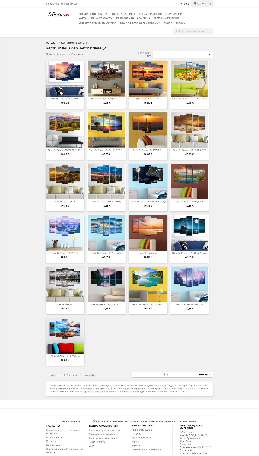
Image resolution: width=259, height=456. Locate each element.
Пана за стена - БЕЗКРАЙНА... (64, 355)
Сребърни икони (150, 14)
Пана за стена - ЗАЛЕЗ (148, 98)
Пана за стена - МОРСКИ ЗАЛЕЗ (189, 150)
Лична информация (142, 429)
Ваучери (136, 445)
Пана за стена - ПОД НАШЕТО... (106, 304)
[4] (89, 421)
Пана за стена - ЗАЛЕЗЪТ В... (148, 150)
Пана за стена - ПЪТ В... (64, 201)
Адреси (135, 441)
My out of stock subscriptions (146, 449)
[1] (82, 421)
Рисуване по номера (93, 14)
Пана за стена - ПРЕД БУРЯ (189, 201)
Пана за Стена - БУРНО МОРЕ (65, 98)
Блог (91, 445)
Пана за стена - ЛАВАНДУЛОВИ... (106, 150)
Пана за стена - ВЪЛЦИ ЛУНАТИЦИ (148, 201)
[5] (91, 421)
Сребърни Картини (166, 18)
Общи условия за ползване (103, 437)
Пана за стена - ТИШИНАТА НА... (189, 253)
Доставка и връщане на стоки (104, 430)
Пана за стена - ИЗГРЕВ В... (65, 253)
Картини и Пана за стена (133, 18)
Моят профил (53, 445)
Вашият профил (143, 425)
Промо (180, 22)
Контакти (51, 441)
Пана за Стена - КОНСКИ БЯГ (106, 98)
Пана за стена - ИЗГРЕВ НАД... (106, 253)
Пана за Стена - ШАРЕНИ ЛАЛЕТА (189, 98)
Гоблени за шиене (123, 14)
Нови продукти (54, 437)
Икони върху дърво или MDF (140, 22)
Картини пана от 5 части (96, 18)
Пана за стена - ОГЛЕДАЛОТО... (147, 304)
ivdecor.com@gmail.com (194, 453)
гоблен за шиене (130, 391)
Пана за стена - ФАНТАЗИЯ (189, 304)
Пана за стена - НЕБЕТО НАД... (106, 201)
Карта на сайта (97, 441)
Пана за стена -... (148, 253)
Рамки (167, 22)
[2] (84, 421)
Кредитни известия (142, 437)
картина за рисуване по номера (99, 391)
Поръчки (136, 433)
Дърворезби (174, 14)
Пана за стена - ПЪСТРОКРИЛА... (65, 150)
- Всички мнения (129, 421)
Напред (205, 374)
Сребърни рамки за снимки (97, 22)
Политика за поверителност (103, 434)
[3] (86, 421)
